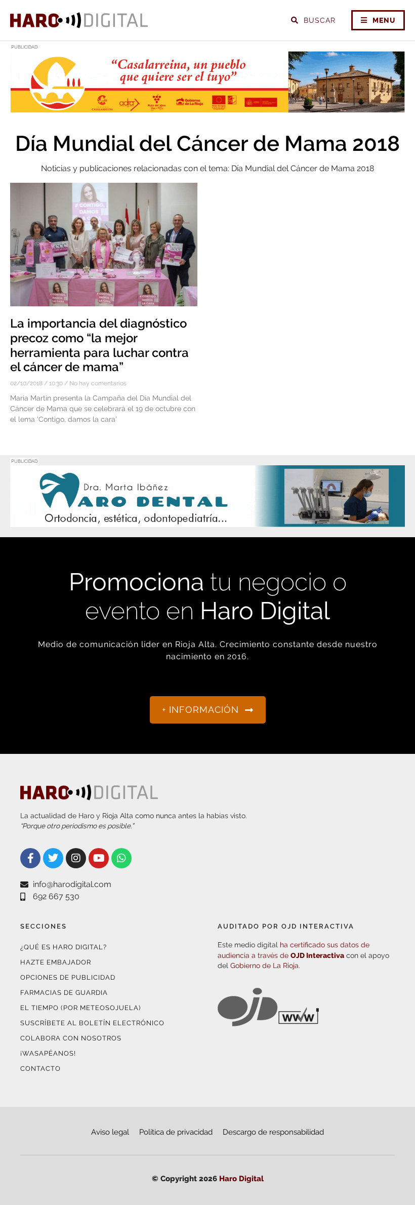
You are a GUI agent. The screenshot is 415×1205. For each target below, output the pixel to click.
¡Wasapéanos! (48, 1053)
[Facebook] (30, 858)
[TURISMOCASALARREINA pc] (207, 106)
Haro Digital (241, 1178)
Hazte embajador (55, 962)
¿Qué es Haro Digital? (63, 947)
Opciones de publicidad (67, 977)
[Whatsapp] (121, 858)
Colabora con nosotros (70, 1038)
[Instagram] (76, 858)
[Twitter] (53, 858)
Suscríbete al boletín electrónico (92, 1023)
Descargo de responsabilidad (273, 1132)
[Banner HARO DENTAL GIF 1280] (207, 521)
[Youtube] (99, 858)
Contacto (40, 1068)
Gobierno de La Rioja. (265, 965)
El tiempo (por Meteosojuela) (80, 1008)
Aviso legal (110, 1132)
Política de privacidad (176, 1132)
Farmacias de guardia (64, 992)
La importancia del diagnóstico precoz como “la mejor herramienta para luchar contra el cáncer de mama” (99, 345)
